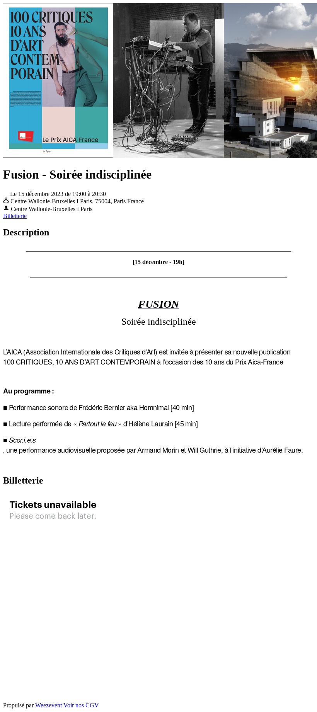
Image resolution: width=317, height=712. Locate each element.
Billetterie (15, 216)
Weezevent (48, 705)
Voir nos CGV (81, 705)
